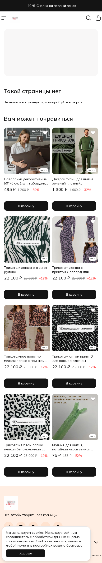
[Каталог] (4, 18)
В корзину (26, 206)
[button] (27, 151)
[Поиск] (89, 18)
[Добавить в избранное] (45, 133)
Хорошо (25, 553)
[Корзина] (98, 18)
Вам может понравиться (38, 118)
